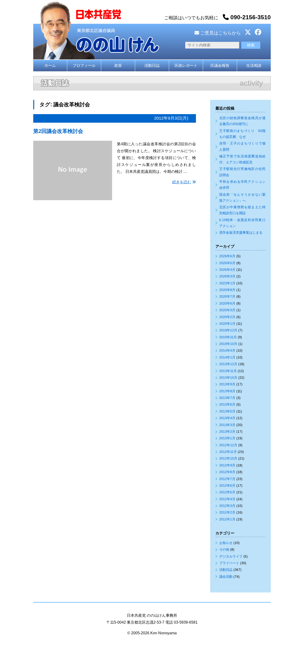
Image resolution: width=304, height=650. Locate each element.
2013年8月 (227, 391)
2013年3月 (227, 425)
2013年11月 (228, 371)
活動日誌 (152, 65)
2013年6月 (227, 404)
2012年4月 (227, 499)
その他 (224, 549)
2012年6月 (227, 485)
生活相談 (253, 65)
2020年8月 (227, 290)
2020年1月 (227, 323)
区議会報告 (219, 65)
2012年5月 (227, 492)
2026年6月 (227, 256)
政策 (118, 65)
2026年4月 (227, 270)
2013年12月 (228, 364)
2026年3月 (227, 276)
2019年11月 (228, 337)
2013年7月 (227, 398)
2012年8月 (227, 472)
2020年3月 (227, 310)
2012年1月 (227, 519)
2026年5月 (227, 263)
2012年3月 (227, 506)
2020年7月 (227, 296)
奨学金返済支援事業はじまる (240, 232)
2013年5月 (227, 411)
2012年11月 (228, 452)
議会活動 (226, 576)
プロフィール (84, 65)
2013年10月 (228, 377)
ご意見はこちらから (220, 32)
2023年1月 (227, 283)
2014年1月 (227, 357)
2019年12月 (228, 330)
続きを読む (181, 182)
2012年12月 (228, 445)
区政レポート (186, 65)
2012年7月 (227, 479)
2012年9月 (227, 465)
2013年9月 (227, 384)
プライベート (229, 563)
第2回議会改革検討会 (58, 131)
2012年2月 (227, 512)
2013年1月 (227, 438)
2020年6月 (227, 303)
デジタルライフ (230, 556)
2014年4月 (227, 350)
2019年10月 (228, 344)
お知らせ (226, 543)
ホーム (50, 65)
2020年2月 (227, 317)
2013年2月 (227, 431)
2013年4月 (227, 418)
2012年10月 (228, 458)
